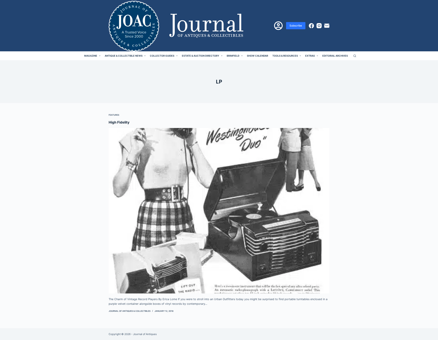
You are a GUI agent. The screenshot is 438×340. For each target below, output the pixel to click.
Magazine (90, 55)
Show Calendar (257, 55)
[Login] (278, 25)
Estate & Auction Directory (200, 55)
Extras (310, 55)
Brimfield (233, 55)
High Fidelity (119, 122)
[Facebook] (311, 25)
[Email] (326, 25)
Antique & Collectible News (124, 55)
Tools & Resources (285, 55)
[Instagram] (319, 25)
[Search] (354, 56)
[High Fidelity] (219, 211)
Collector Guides (162, 55)
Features (114, 115)
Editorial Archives (335, 55)
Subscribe (295, 25)
